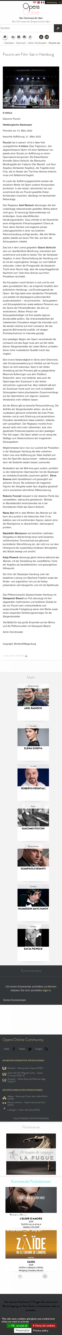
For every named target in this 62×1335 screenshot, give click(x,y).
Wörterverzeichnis (24, 37)
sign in (47, 990)
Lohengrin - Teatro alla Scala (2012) (23, 1109)
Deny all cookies (45, 1325)
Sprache (13, 37)
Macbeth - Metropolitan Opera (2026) (25, 1068)
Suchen (30, 37)
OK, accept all (18, 1325)
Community (47, 37)
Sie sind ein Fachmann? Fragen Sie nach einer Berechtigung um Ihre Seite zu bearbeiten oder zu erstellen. (31, 1306)
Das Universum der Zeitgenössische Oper (31, 21)
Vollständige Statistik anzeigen (31, 1118)
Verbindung (51, 2)
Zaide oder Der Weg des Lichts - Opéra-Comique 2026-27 (25, 1074)
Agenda (19, 37)
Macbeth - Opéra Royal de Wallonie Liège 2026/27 (26, 1080)
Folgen (38, 1049)
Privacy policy (40, 1330)
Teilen (7, 1049)
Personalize (23, 1330)
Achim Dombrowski (37, 42)
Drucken (20, 655)
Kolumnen (21, 42)
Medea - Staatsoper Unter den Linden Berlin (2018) (27, 1097)
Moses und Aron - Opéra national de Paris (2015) (26, 1103)
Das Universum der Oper (31, 18)
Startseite (9, 42)
